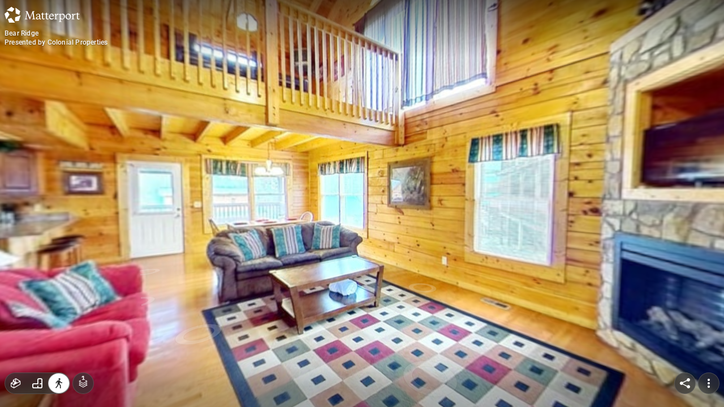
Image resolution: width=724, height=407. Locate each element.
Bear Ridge (21, 33)
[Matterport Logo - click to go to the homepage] (42, 15)
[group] (37, 383)
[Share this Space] (685, 383)
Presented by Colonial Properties (56, 42)
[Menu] (708, 383)
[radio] (16, 383)
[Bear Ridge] (362, 203)
